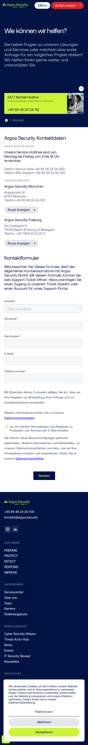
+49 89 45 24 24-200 (50, 173)
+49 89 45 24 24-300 (49, 169)
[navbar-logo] (16, 5)
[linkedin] (15, 529)
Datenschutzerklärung (22, 702)
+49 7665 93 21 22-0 (30, 233)
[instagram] (7, 529)
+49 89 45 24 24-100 (30, 200)
